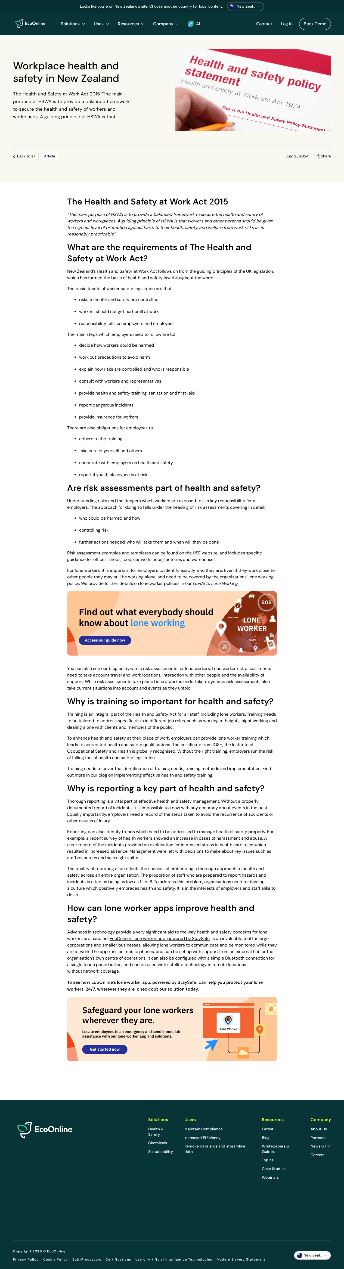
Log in (287, 23)
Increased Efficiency (202, 1137)
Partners (318, 1137)
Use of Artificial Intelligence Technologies (173, 1259)
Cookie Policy (55, 1259)
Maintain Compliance (203, 1129)
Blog (265, 1137)
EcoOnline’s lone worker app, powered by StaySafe (160, 938)
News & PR (320, 1146)
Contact (264, 23)
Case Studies (274, 1168)
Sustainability (160, 1151)
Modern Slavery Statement (241, 1259)
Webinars (270, 1177)
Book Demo (315, 23)
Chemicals (157, 1142)
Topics (268, 1160)
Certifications (118, 1259)
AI (198, 23)
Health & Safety (156, 1132)
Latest (268, 1129)
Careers (317, 1154)
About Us (319, 1129)
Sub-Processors (86, 1259)
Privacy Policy (26, 1259)
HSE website (205, 553)
